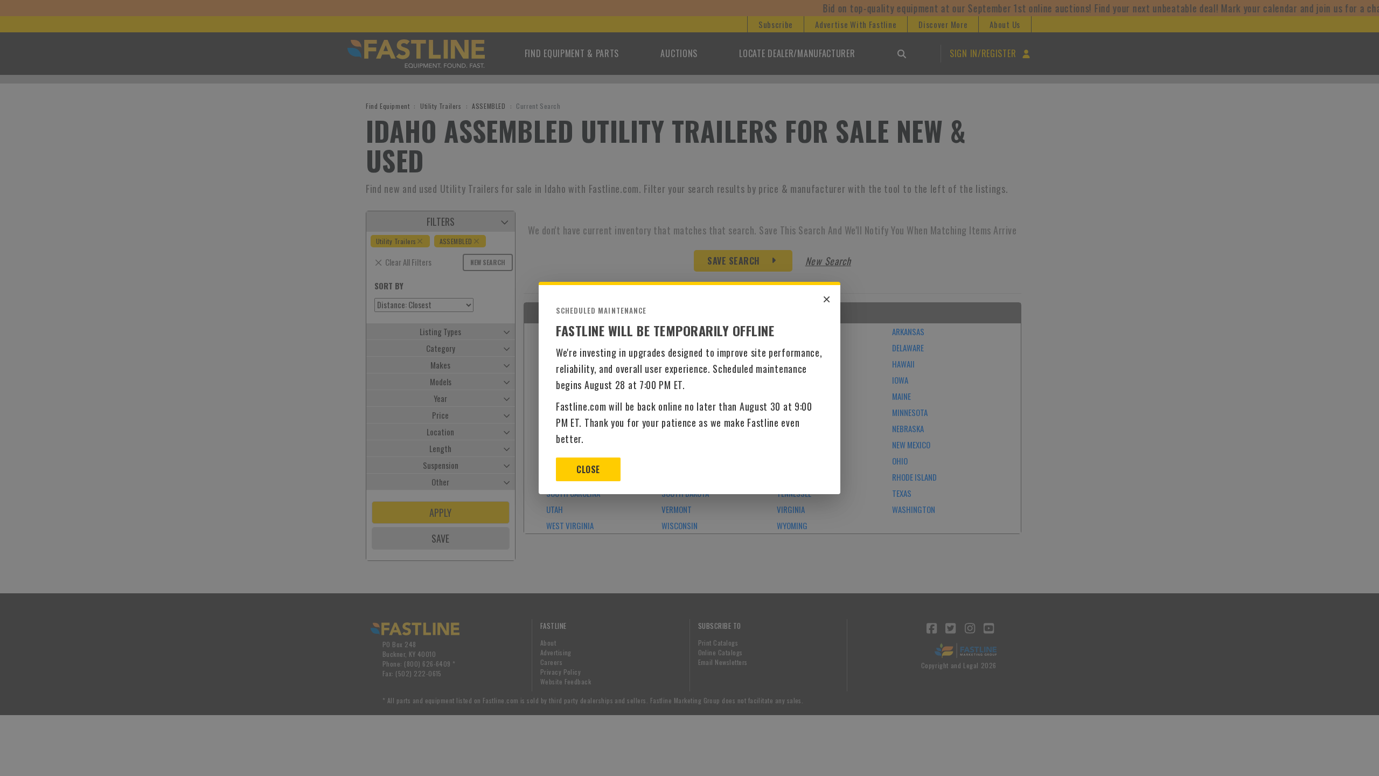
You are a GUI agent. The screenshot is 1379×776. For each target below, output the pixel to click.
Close (588, 469)
